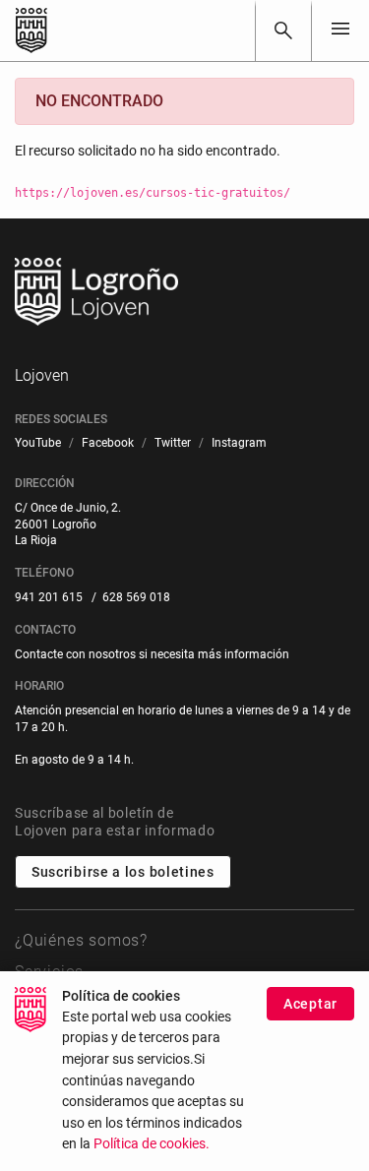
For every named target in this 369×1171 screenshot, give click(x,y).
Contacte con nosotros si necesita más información (152, 654)
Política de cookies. (151, 1144)
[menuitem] (38, 443)
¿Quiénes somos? (81, 940)
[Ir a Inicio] (31, 30)
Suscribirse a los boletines (123, 872)
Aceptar (310, 1004)
